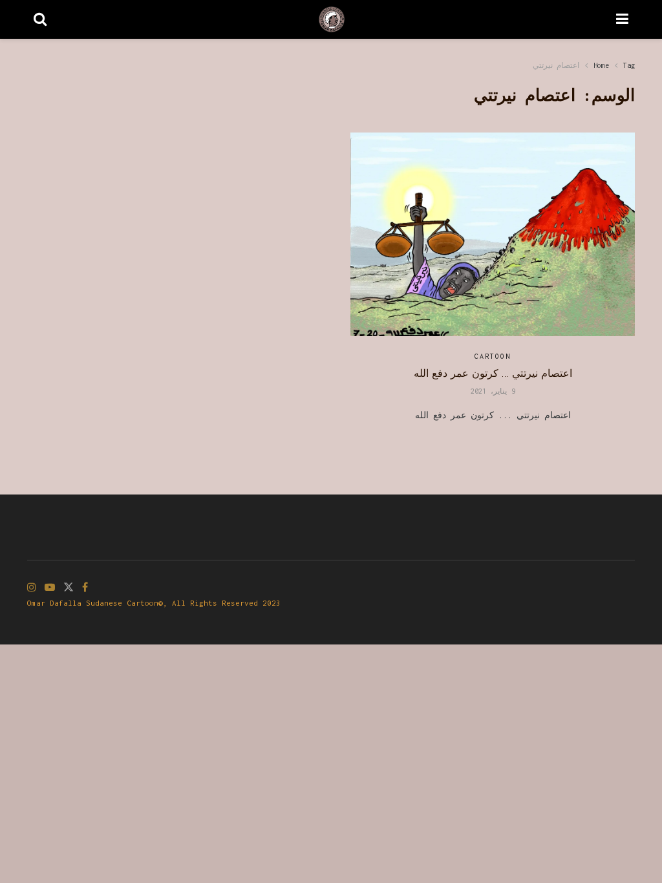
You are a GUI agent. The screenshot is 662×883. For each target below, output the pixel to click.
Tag (629, 65)
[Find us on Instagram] (31, 587)
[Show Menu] (622, 19)
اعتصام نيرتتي (556, 65)
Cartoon (493, 356)
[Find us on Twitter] (68, 587)
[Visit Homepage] (332, 19)
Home (601, 65)
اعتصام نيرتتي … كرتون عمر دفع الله (493, 373)
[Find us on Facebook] (85, 587)
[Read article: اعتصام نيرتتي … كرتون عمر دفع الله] (492, 234)
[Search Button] (40, 19)
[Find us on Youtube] (50, 587)
